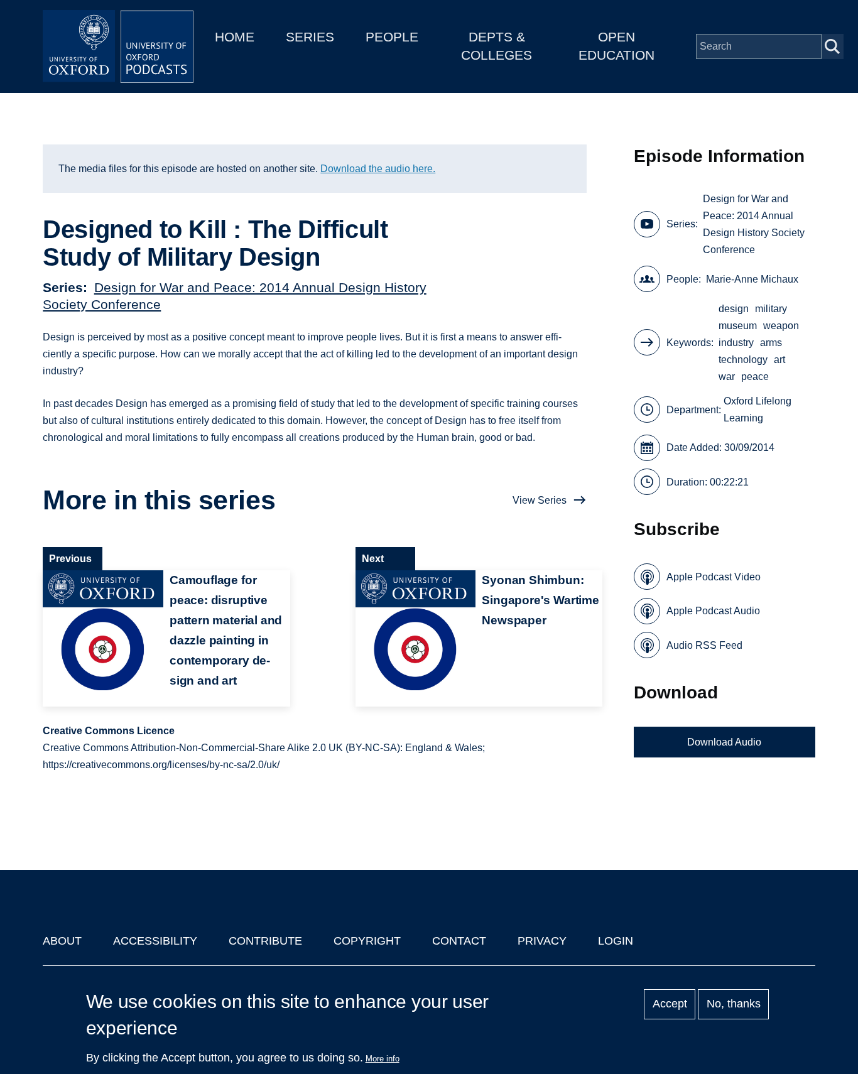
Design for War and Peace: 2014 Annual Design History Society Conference (754, 224)
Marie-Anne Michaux (752, 279)
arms (771, 342)
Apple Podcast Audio (713, 610)
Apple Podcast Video (713, 577)
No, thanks (734, 1004)
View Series (540, 500)
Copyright (367, 941)
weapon (781, 325)
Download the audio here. (377, 168)
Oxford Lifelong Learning (757, 409)
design (734, 308)
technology (743, 359)
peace (755, 376)
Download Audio (724, 742)
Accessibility (155, 941)
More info (382, 1058)
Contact (459, 941)
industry (736, 342)
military (771, 308)
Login (615, 941)
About (62, 941)
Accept (670, 1004)
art (779, 359)
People (392, 37)
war (727, 376)
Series (310, 37)
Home (234, 37)
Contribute (265, 941)
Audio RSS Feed (704, 645)
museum (738, 325)
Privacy (542, 941)
